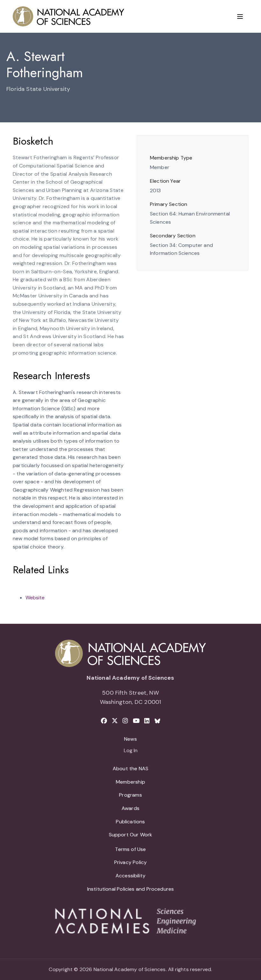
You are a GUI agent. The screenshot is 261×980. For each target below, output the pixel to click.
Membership (130, 782)
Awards (130, 808)
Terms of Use (130, 849)
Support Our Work (130, 834)
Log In (131, 751)
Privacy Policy (130, 862)
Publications (130, 821)
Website (35, 597)
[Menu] (240, 16)
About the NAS (130, 768)
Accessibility (130, 875)
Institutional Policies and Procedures (130, 889)
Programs (130, 795)
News (130, 739)
